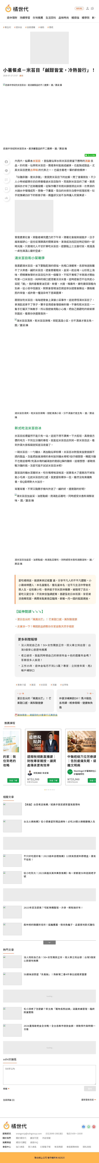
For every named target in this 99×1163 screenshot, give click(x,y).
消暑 (54, 684)
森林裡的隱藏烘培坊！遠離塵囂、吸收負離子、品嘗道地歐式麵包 (59, 924)
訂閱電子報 (45, 1146)
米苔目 (44, 684)
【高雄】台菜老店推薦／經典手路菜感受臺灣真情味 (52, 804)
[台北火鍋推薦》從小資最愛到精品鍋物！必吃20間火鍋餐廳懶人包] (12, 826)
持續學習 (25, 17)
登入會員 (32, 1146)
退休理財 (12, 17)
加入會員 (20, 1146)
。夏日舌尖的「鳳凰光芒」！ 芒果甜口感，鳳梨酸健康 (46, 619)
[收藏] (6, 189)
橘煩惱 (75, 17)
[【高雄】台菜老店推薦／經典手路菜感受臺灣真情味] (12, 809)
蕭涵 (33, 684)
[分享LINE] (6, 171)
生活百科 (51, 17)
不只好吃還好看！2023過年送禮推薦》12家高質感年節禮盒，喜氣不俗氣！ (60, 857)
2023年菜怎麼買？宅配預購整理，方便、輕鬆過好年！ (53, 907)
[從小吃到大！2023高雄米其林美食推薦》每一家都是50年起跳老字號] (12, 877)
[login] (87, 8)
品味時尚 (64, 17)
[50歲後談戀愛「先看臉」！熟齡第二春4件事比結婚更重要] (12, 979)
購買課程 (79, 8)
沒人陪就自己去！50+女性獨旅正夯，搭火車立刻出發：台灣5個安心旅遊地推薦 (60, 958)
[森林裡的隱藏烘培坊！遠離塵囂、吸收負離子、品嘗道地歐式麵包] (12, 929)
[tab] (45, 789)
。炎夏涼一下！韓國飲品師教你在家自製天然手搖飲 (44, 626)
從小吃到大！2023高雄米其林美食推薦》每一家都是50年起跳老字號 (60, 874)
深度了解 (19, 780)
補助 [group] (42, 27)
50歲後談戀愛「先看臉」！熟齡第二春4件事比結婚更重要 (55, 974)
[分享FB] (6, 161)
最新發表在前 (87, 1099)
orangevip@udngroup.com (29, 1133)
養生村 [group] (8, 27)
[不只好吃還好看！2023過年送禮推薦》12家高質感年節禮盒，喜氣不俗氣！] (12, 860)
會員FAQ (34, 1142)
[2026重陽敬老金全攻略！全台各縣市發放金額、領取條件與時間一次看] (12, 1030)
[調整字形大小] (6, 198)
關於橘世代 (21, 1137)
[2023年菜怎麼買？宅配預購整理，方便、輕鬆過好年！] (12, 912)
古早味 (65, 684)
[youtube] (93, 1126)
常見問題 (58, 1146)
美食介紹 (22, 684)
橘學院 (85, 17)
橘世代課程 (21, 1142)
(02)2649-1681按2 (54, 1133)
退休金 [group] (19, 27)
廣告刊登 (34, 1137)
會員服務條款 (73, 1146)
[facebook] (83, 1126)
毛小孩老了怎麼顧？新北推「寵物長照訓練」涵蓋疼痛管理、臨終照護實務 (59, 1010)
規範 (5, 1088)
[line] (88, 1126)
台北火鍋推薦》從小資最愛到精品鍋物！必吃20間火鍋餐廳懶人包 (59, 821)
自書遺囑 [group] (31, 27)
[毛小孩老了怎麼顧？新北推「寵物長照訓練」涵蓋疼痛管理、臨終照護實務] (12, 1013)
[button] (92, 8)
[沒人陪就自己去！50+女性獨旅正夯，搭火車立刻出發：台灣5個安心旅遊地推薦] (12, 961)
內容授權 (46, 1137)
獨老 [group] (51, 27)
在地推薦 (38, 17)
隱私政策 (87, 1146)
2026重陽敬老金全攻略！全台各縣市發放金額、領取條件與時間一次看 (60, 1027)
